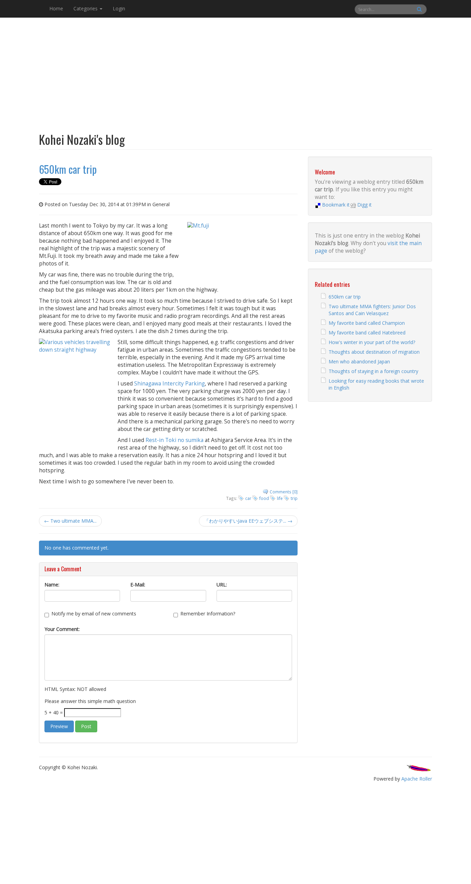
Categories (86, 8)
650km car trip (345, 296)
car (248, 498)
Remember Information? (207, 613)
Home (56, 8)
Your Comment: (62, 629)
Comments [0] (284, 491)
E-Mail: (137, 584)
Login (119, 8)
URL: (222, 584)
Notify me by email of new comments (93, 613)
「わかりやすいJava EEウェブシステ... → (248, 521)
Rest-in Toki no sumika (174, 440)
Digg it (364, 204)
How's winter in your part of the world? (372, 342)
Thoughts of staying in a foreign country (373, 371)
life (280, 498)
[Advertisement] (235, 70)
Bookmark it (336, 204)
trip (294, 498)
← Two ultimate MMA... (70, 521)
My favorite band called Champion (367, 323)
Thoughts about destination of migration (374, 352)
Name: (51, 584)
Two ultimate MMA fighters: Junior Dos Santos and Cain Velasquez (372, 310)
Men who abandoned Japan (359, 361)
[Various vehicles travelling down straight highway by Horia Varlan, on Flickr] (75, 390)
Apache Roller (416, 778)
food (264, 498)
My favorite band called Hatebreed (367, 332)
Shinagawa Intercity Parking (169, 383)
